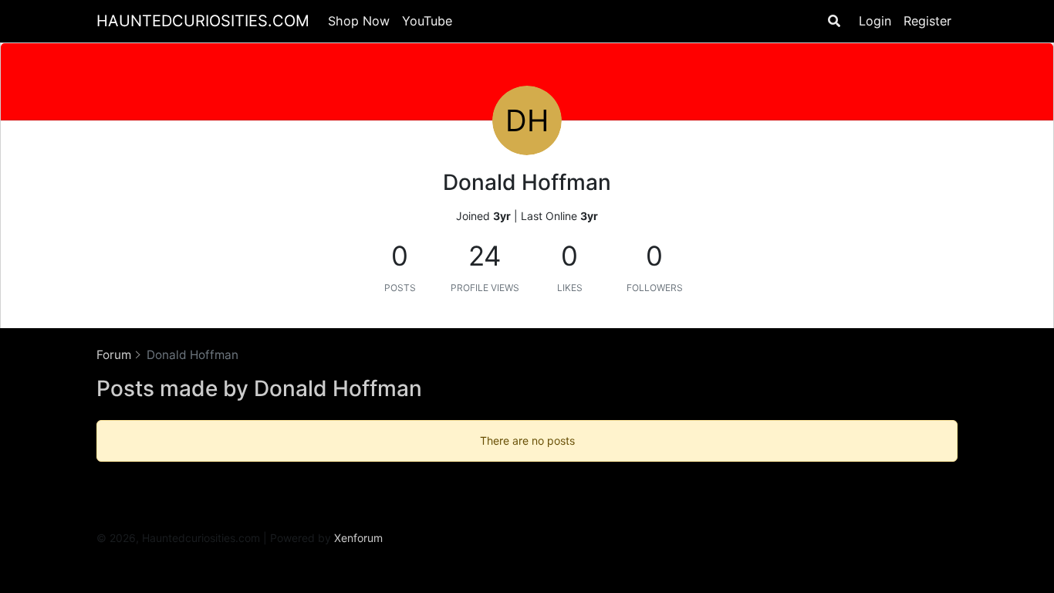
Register (927, 21)
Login (875, 21)
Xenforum (358, 537)
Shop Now (359, 21)
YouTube (427, 21)
